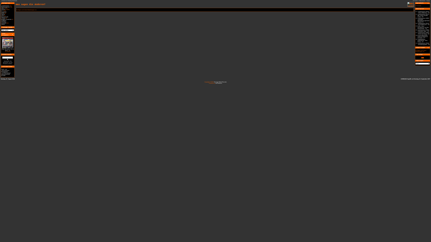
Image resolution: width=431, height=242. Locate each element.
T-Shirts (3, 18)
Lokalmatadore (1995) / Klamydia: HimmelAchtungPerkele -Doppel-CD (424, 20)
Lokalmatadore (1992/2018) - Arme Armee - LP (423, 40)
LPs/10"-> (4, 9)
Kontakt (3, 75)
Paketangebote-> (5, 7)
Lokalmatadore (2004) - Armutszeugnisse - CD (424, 44)
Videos (3, 14)
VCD (2, 15)
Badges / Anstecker (6, 19)
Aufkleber (3, 20)
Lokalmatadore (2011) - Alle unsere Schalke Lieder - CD (424, 15)
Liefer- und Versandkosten (5, 70)
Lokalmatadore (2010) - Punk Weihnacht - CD (423, 24)
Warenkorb (422, 0)
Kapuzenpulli (4, 16)
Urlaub (3, 24)
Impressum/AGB (5, 74)
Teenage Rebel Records (220, 82)
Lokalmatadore (5, 5)
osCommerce (218, 83)
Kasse (428, 0)
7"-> (2, 10)
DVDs (2, 13)
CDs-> (2, 8)
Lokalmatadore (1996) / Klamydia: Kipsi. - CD (423, 30)
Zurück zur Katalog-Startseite (9, 0)
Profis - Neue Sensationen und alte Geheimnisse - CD (423, 27)
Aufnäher (3, 21)
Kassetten (4, 12)
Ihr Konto (415, 0)
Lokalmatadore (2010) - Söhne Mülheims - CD (423, 12)
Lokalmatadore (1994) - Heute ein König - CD (423, 33)
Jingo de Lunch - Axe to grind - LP (8, 49)
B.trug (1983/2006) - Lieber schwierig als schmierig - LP (423, 36)
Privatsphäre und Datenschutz (6, 72)
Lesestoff (3, 23)
